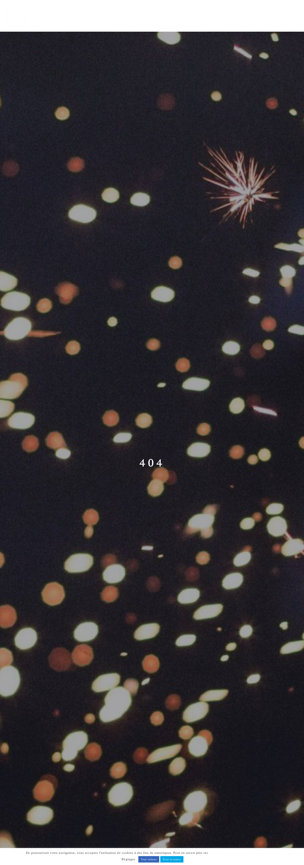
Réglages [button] (128, 859)
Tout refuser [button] (149, 859)
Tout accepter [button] (172, 859)
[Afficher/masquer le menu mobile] (295, 9)
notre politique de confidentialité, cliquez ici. (243, 852)
